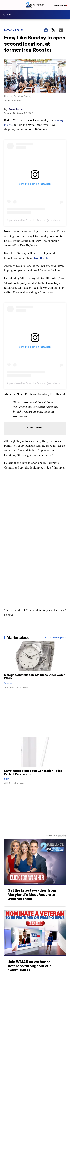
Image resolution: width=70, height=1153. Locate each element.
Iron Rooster (41, 258)
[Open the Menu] (6, 5)
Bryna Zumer (15, 109)
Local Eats (13, 29)
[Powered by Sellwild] (61, 835)
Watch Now (60, 5)
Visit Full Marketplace (55, 637)
